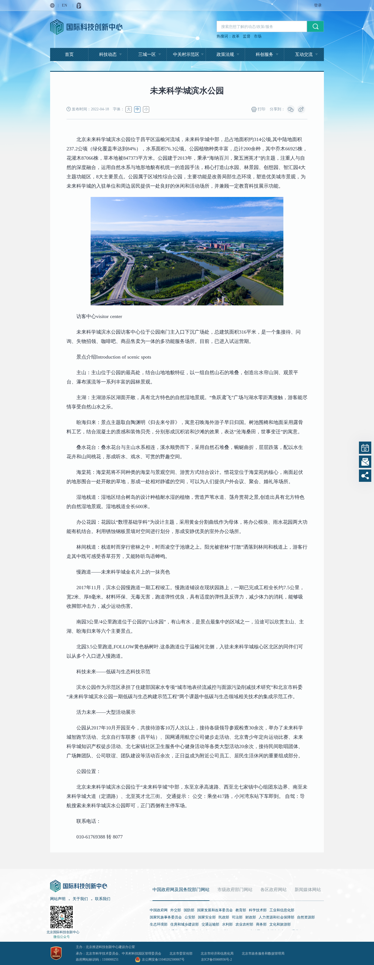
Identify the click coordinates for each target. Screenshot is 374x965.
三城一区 (147, 54)
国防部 (189, 910)
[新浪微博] (301, 109)
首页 (69, 54)
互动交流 (304, 54)
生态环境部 (159, 924)
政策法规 (225, 54)
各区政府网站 (273, 889)
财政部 (250, 917)
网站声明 (57, 899)
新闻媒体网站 (308, 889)
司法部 (237, 917)
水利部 (227, 924)
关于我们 (80, 899)
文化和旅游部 (280, 924)
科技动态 (108, 54)
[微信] (291, 109)
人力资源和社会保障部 (276, 917)
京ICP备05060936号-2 (216, 959)
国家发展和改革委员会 (215, 910)
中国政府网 (159, 910)
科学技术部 (258, 910)
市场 (257, 36)
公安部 (190, 917)
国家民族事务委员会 (166, 917)
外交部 (175, 910)
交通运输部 (210, 924)
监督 (247, 36)
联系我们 (102, 899)
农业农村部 (244, 924)
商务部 (261, 924)
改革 (236, 36)
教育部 (240, 910)
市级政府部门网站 (234, 889)
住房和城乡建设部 (184, 924)
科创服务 (264, 54)
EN (64, 5)
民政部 (223, 917)
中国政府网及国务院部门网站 (181, 889)
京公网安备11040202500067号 (163, 959)
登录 (318, 5)
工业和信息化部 (281, 910)
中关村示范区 (186, 54)
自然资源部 (306, 917)
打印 (261, 109)
